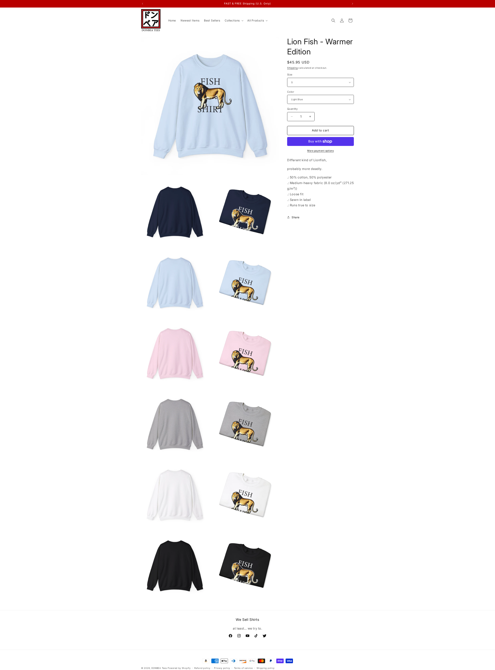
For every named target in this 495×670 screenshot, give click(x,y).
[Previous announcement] (142, 3)
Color (290, 91)
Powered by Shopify (179, 668)
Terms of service (243, 668)
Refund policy (202, 668)
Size (290, 74)
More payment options (320, 150)
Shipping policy (266, 668)
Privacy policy (222, 668)
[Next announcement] (352, 3)
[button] (233, 20)
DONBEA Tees (159, 668)
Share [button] (296, 217)
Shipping (292, 67)
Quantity (292, 108)
